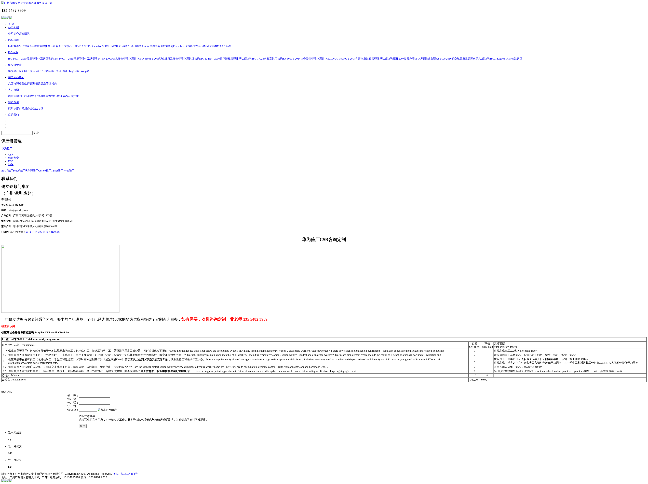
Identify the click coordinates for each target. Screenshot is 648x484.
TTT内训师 (25, 96)
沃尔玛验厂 (49, 71)
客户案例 (13, 102)
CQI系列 (168, 46)
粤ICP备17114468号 (125, 473)
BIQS (187, 46)
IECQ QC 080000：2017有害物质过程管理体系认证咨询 (360, 58)
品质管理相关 (48, 83)
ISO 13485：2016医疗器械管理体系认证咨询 (226, 58)
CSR (10, 154)
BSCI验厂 (24, 71)
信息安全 (13, 157)
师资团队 (24, 33)
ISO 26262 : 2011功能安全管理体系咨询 (140, 46)
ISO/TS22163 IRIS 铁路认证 (506, 58)
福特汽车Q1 (197, 46)
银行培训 (37, 96)
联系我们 (13, 114)
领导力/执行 (50, 96)
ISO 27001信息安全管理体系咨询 (120, 58)
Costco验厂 (62, 71)
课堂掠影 (13, 108)
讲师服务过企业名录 (31, 108)
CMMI (113, 46)
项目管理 (13, 96)
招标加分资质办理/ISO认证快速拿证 (414, 58)
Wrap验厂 (86, 71)
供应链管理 (15, 64)
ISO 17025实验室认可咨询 (267, 58)
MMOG (208, 46)
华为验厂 (13, 71)
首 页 (11, 23)
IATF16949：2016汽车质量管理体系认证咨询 (34, 46)
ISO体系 (13, 52)
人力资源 (13, 89)
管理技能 (73, 96)
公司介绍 (13, 27)
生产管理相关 (32, 83)
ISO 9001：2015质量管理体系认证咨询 (31, 58)
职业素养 (62, 96)
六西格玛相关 (16, 83)
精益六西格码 (16, 77)
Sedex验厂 (36, 71)
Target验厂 (75, 71)
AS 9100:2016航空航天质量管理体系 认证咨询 (463, 58)
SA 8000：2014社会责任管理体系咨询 (305, 58)
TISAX (227, 46)
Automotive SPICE (99, 46)
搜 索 (36, 132)
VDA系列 (83, 46)
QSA (11, 161)
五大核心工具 (69, 46)
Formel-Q (178, 46)
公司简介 (13, 33)
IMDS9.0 (218, 46)
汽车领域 (13, 39)
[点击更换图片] (107, 410)
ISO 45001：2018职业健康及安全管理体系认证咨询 (169, 58)
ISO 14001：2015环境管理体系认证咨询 (77, 58)
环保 (11, 164)
